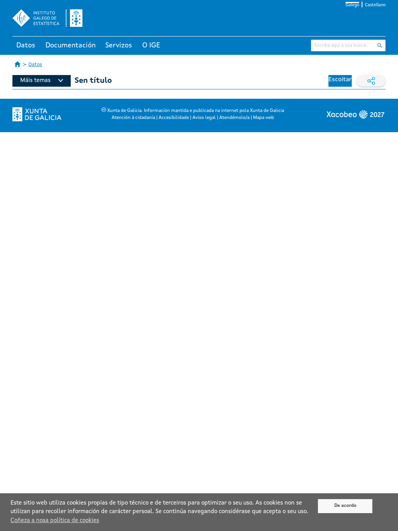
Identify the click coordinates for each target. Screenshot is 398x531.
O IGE (151, 45)
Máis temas (35, 81)
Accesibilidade (174, 117)
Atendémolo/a (234, 117)
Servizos (118, 45)
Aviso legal (204, 117)
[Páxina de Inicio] (17, 64)
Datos (25, 45)
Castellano (375, 5)
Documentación (70, 45)
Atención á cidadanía (133, 117)
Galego (352, 5)
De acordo (345, 505)
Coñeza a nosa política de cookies (54, 521)
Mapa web (263, 117)
